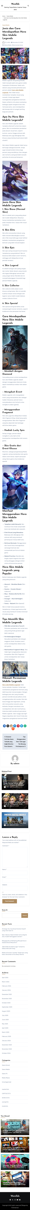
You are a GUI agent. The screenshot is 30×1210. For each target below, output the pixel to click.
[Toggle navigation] (2, 6)
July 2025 (5, 1015)
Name (4, 869)
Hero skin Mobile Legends (11, 685)
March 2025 (5, 1032)
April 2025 (5, 1028)
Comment (5, 846)
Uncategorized (6, 1082)
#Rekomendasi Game (17, 45)
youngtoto (5, 1102)
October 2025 (6, 1003)
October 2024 (6, 1053)
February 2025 (6, 1036)
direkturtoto (6, 1097)
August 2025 (6, 1011)
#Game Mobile (7, 45)
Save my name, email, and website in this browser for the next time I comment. (14, 896)
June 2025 (5, 1019)
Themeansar (15, 1207)
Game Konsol (7, 780)
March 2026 (5, 982)
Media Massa (6, 1078)
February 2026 (6, 986)
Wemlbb (15, 4)
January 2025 (6, 1040)
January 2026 (6, 990)
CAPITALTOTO (6, 1093)
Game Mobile (5, 25)
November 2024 (7, 1049)
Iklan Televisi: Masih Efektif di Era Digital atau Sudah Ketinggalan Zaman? (14, 1149)
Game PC (21, 780)
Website (4, 885)
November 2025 (7, 998)
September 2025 (7, 1007)
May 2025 (5, 1024)
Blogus (24, 1205)
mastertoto (5, 1089)
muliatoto (5, 1106)
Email (4, 877)
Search (5, 910)
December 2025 (7, 994)
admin (8, 42)
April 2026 (5, 977)
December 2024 (7, 1045)
